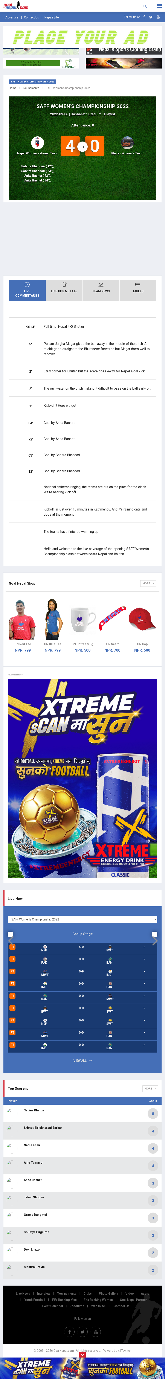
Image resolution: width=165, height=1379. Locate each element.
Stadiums (77, 1306)
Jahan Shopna (34, 1197)
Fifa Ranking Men (64, 1299)
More (147, 583)
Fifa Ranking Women (98, 1299)
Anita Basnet (33, 1180)
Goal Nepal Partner (133, 1299)
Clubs (88, 1293)
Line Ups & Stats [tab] (64, 291)
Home (12, 88)
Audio (145, 1293)
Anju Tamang (33, 1162)
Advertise (11, 17)
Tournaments (31, 88)
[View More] (144, 947)
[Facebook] (144, 17)
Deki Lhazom (33, 1249)
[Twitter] (150, 17)
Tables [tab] (138, 291)
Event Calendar (52, 1306)
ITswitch (125, 1350)
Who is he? (99, 1306)
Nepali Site (51, 17)
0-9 (81, 971)
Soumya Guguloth (36, 1232)
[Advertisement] (82, 239)
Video (129, 1293)
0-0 (81, 959)
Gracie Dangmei (35, 1214)
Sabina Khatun (34, 1110)
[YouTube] (158, 17)
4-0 (81, 947)
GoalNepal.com (33, 5)
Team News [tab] (101, 291)
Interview (43, 1293)
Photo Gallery (108, 1293)
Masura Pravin (34, 1267)
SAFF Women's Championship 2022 (83, 106)
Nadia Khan (32, 1145)
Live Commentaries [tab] (27, 293)
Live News (23, 1293)
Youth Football (34, 1299)
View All (80, 1060)
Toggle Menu (159, 6)
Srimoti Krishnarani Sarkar (43, 1127)
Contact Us (31, 17)
